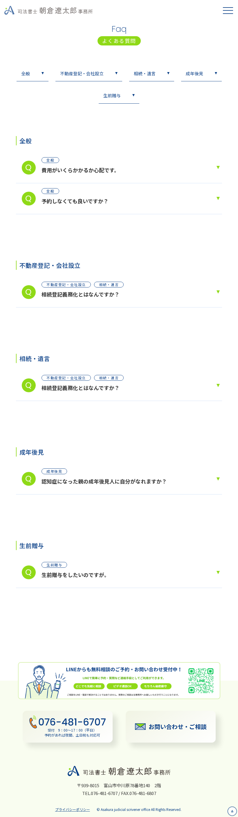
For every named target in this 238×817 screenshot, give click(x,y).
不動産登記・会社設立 (82, 73)
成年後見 (194, 73)
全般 (25, 73)
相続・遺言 (145, 73)
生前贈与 (112, 95)
